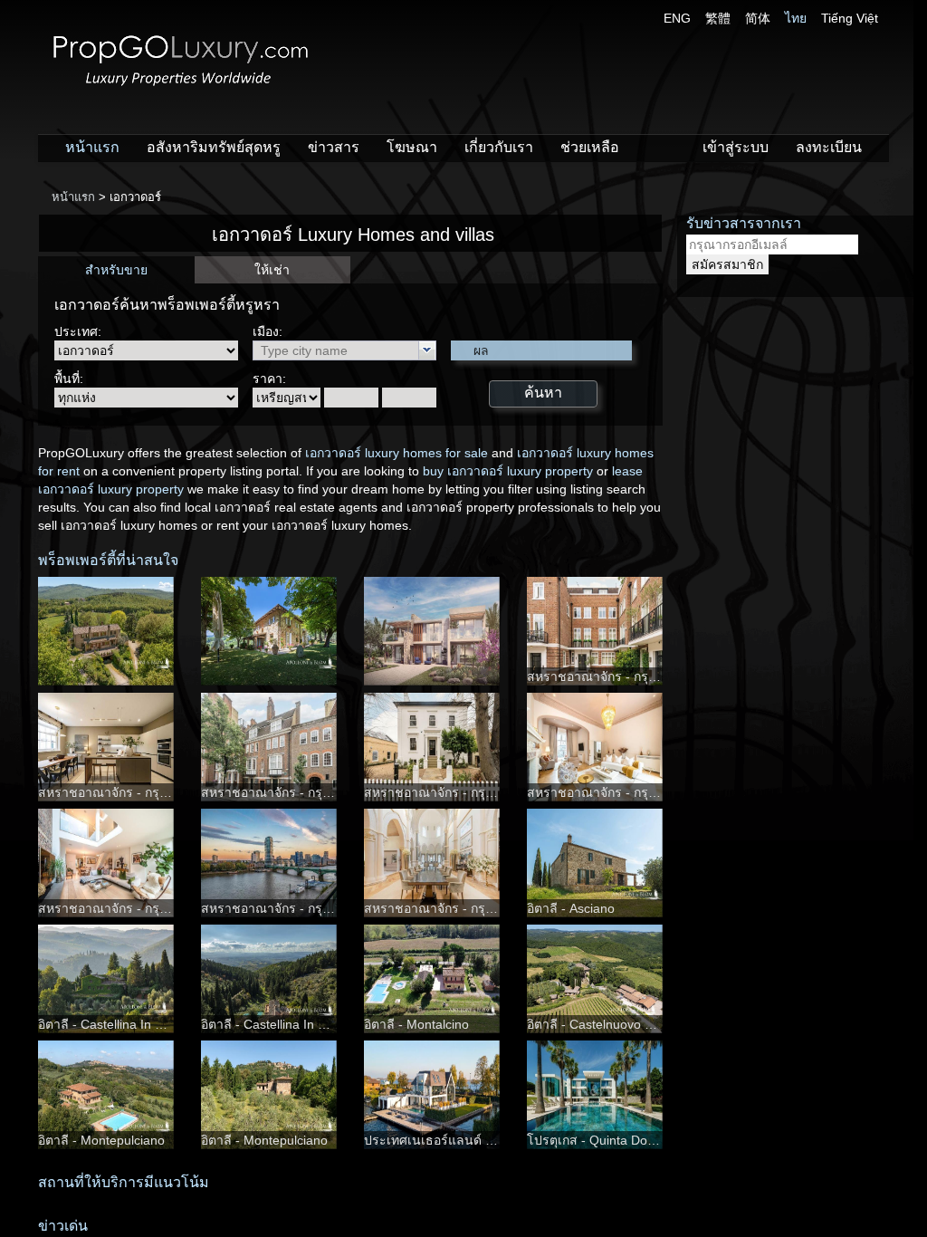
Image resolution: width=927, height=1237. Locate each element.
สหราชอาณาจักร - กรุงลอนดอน (615, 676)
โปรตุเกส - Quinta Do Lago (603, 1140)
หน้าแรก (92, 147)
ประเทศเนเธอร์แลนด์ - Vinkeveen (458, 1140)
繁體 (718, 18)
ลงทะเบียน (829, 147)
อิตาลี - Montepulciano (101, 1140)
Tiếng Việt (849, 18)
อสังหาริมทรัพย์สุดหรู (214, 147)
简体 (757, 18)
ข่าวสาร (333, 147)
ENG (677, 18)
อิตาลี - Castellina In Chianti (116, 1024)
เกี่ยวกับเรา (498, 147)
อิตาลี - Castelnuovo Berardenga (619, 1024)
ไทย (796, 18)
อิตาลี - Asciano (571, 908)
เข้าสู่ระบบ (735, 147)
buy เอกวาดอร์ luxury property (508, 471)
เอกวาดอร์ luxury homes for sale (396, 453)
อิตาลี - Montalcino (416, 1024)
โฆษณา (412, 147)
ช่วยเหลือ (589, 147)
